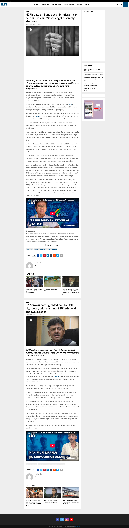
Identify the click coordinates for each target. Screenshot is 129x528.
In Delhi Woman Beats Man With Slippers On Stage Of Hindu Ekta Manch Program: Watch (33, 503)
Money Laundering (55, 464)
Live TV (87, 4)
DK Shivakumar (41, 464)
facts (70, 104)
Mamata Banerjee (43, 249)
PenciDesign (77, 526)
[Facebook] (116, 4)
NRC (49, 249)
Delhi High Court (33, 464)
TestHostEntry (29, 24)
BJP (31, 249)
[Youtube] (122, 4)
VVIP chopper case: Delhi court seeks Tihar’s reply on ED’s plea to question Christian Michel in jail (70, 292)
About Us (2, 1)
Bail (27, 464)
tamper (56, 377)
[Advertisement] (52, 68)
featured (36, 249)
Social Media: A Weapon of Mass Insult (93, 74)
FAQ (31, 1)
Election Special (57, 4)
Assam (28, 249)
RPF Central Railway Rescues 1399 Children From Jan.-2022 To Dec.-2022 (70, 502)
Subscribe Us (21, 1)
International (46, 4)
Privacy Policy (8, 1)
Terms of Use (14, 1)
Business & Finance (69, 4)
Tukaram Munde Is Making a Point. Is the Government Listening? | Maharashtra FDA (93, 79)
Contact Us (27, 1)
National (36, 4)
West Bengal (54, 249)
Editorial (80, 4)
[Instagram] (120, 4)
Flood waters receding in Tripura (50, 290)
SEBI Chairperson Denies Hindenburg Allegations (50, 501)
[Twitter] (118, 4)
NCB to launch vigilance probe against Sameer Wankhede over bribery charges (34, 291)
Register (37, 116)
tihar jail (62, 464)
